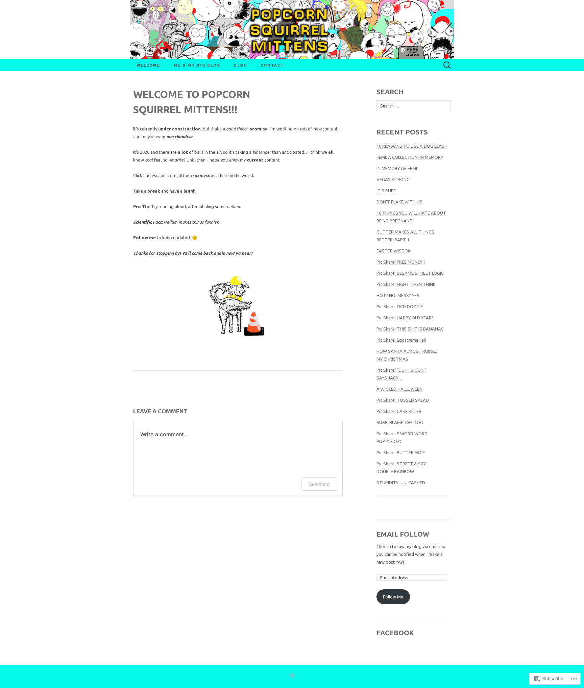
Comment (319, 484)
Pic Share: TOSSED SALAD (402, 400)
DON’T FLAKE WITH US (399, 201)
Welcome (148, 65)
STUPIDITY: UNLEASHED (400, 482)
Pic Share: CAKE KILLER (398, 411)
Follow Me (393, 596)
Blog (240, 65)
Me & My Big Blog (197, 65)
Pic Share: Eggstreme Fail (401, 340)
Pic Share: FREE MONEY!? (400, 262)
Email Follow (402, 534)
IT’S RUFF (386, 190)
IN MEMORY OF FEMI (396, 168)
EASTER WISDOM (394, 250)
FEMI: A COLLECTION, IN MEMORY (409, 157)
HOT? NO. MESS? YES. (398, 295)
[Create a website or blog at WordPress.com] (292, 676)
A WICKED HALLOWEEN (399, 389)
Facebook (395, 633)
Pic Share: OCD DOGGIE (399, 306)
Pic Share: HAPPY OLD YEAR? (405, 317)
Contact (272, 65)
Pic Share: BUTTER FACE (400, 452)
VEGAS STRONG (393, 179)
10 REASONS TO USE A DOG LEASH (411, 146)
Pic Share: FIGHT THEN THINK (406, 284)
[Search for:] (447, 65)
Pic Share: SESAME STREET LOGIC (410, 273)
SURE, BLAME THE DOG (399, 422)
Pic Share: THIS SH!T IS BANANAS (410, 328)
